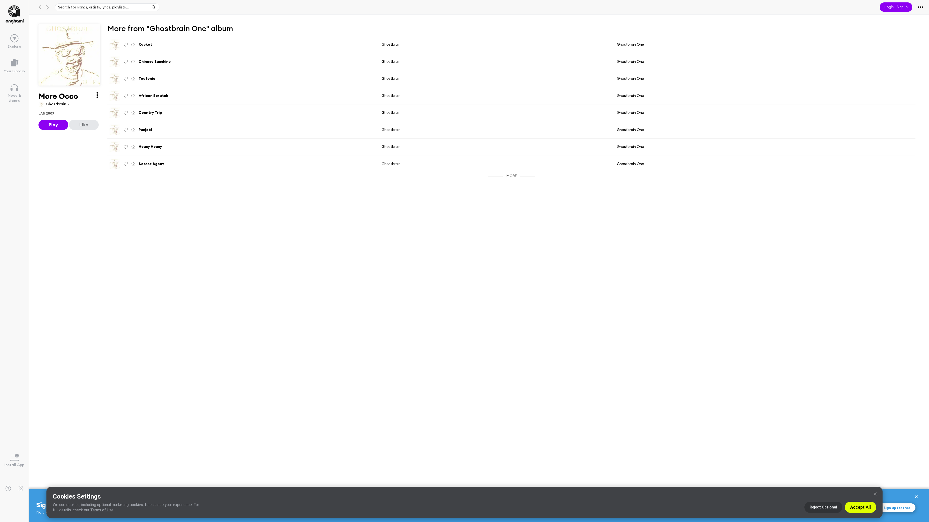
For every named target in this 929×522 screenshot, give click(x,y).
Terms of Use (101, 510)
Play (53, 125)
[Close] (875, 494)
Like (83, 125)
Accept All (860, 507)
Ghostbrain (56, 104)
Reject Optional (823, 507)
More (511, 176)
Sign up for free (897, 508)
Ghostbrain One (630, 44)
